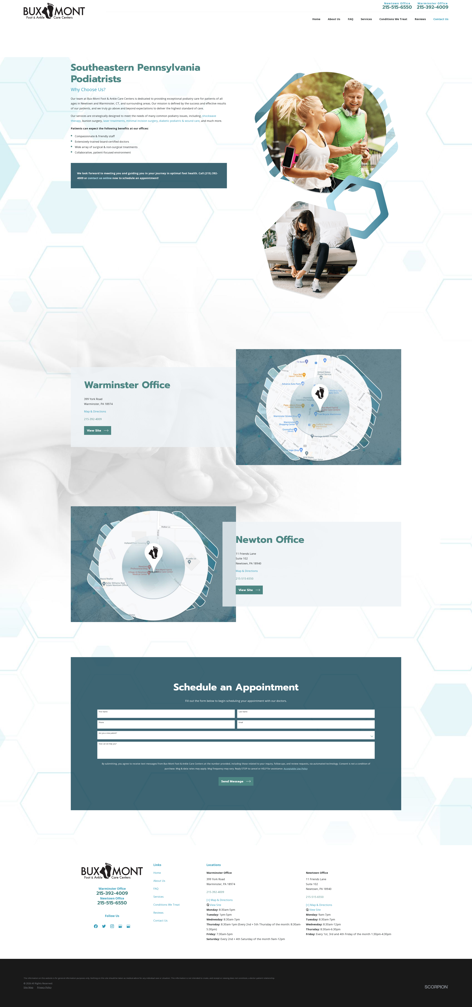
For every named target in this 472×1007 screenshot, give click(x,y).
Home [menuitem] (316, 19)
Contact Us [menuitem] (440, 19)
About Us (159, 880)
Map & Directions (95, 411)
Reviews (158, 912)
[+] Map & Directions (219, 900)
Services (158, 896)
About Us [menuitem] (334, 19)
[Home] (54, 10)
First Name (103, 712)
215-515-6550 (397, 7)
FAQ (155, 888)
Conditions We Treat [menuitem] (393, 19)
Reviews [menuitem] (420, 19)
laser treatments (114, 121)
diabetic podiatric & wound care (179, 121)
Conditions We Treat (166, 904)
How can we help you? (108, 744)
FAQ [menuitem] (350, 19)
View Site (215, 905)
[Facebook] (96, 926)
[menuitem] (28, 987)
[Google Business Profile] (120, 926)
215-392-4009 (432, 7)
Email (241, 722)
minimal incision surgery (142, 121)
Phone (101, 722)
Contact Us (160, 920)
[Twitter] (104, 926)
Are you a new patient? (108, 733)
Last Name (243, 712)
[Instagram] (112, 926)
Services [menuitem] (366, 19)
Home (157, 872)
